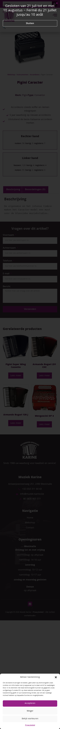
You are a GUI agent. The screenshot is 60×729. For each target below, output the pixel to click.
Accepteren (30, 703)
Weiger (30, 711)
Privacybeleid (30, 725)
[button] (55, 677)
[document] (30, 364)
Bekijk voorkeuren (30, 718)
